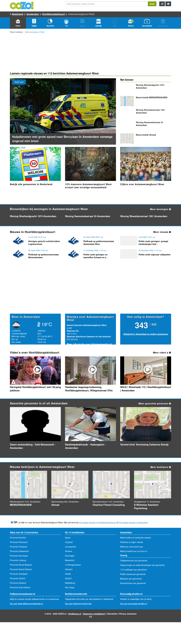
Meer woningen (159, 209)
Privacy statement (127, 613)
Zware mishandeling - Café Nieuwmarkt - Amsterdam (33, 446)
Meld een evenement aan (131, 546)
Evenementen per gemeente (133, 583)
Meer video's (161, 352)
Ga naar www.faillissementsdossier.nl (26, 603)
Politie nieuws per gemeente (133, 574)
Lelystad (69, 542)
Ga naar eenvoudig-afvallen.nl (133, 603)
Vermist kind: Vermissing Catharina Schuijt (144, 444)
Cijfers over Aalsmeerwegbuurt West (142, 184)
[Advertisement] (90, 291)
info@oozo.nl (74, 613)
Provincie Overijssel (18, 573)
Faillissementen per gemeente (133, 560)
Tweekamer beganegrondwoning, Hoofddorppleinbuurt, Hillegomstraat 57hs (89, 388)
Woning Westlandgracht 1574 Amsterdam (33, 216)
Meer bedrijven (159, 467)
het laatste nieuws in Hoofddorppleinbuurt (97, 522)
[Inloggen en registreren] (162, 3)
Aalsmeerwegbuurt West (34, 32)
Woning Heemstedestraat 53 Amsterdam (87, 216)
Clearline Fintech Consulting (109, 504)
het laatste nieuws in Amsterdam (133, 522)
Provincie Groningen (19, 555)
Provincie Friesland (18, 546)
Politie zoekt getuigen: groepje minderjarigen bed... (153, 242)
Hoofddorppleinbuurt (53, 14)
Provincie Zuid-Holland (20, 587)
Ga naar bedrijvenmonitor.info (78, 603)
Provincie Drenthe (18, 537)
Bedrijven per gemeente (131, 578)
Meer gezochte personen (154, 403)
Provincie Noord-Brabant (21, 564)
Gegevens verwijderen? (94, 613)
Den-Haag (69, 587)
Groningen (70, 555)
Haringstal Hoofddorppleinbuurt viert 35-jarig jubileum (35, 388)
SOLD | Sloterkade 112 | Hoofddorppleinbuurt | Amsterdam (145, 388)
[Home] (22, 5)
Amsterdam (32, 14)
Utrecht (68, 578)
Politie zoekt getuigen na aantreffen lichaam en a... (95, 256)
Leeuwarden (70, 546)
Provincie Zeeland (18, 582)
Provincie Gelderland (19, 551)
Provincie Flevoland (18, 542)
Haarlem (69, 569)
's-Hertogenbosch (73, 564)
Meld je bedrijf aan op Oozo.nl (133, 551)
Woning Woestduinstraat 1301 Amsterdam (143, 216)
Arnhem (68, 551)
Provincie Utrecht (17, 578)
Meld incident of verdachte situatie (135, 537)
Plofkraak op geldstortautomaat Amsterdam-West (98, 242)
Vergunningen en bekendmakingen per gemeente (142, 565)
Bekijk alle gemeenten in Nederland (31, 184)
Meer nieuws (161, 232)
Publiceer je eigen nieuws (131, 542)
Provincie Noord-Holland (21, 569)
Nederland (17, 14)
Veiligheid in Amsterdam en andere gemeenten (145, 334)
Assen (68, 537)
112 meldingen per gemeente (133, 569)
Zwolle (68, 573)
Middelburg (70, 582)
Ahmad (146, 134)
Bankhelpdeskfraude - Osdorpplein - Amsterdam (85, 446)
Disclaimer (112, 613)
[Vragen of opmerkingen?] (168, 3)
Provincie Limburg (18, 560)
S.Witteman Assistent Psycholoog (146, 506)
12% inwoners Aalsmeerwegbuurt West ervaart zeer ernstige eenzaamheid (88, 186)
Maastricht (69, 560)
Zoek (152, 3)
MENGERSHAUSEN (151, 97)
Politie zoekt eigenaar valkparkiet (155, 254)
